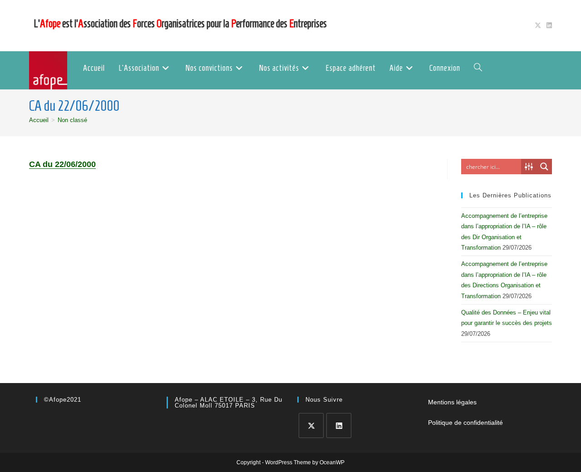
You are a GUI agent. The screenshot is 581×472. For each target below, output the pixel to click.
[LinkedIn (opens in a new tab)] (548, 25)
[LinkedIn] (338, 425)
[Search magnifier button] (544, 166)
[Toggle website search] (478, 68)
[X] (311, 425)
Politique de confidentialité (465, 422)
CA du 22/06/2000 (62, 164)
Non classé (72, 120)
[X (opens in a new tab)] (538, 25)
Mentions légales (452, 402)
